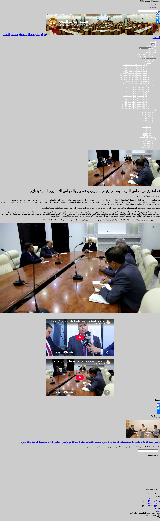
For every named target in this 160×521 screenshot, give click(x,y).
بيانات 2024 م (146, 131)
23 (156, 506)
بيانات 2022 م (146, 127)
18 (151, 504)
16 (156, 504)
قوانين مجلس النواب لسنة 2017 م (135, 71)
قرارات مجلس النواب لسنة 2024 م (134, 108)
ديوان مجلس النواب (149, 58)
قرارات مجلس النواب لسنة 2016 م (134, 92)
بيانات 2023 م (146, 129)
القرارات (148, 85)
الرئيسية (153, 42)
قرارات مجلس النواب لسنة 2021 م (134, 102)
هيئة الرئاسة (151, 46)
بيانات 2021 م (146, 125)
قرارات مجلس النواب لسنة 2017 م (134, 94)
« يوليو (157, 511)
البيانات (153, 110)
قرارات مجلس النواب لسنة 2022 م (134, 104)
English (153, 7)
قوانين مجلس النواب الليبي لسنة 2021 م (132, 79)
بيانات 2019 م (146, 120)
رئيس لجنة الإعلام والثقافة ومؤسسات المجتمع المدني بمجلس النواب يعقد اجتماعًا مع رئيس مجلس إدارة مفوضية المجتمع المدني (90, 441)
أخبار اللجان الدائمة (144, 56)
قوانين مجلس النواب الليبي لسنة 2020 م (132, 77)
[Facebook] (80, 405)
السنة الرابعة (146, 147)
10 (154, 501)
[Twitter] (80, 408)
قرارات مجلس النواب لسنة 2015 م (134, 89)
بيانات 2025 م (146, 133)
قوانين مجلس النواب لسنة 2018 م (135, 73)
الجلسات (152, 50)
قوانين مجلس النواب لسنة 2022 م (135, 81)
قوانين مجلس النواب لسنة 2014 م (135, 65)
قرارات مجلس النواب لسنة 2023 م (134, 106)
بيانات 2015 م (146, 112)
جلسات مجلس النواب (148, 137)
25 (151, 506)
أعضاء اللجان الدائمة (144, 54)
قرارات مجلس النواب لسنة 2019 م (134, 98)
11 (151, 501)
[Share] (80, 412)
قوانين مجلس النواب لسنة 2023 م (135, 83)
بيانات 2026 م (146, 135)
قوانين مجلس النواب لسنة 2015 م (135, 67)
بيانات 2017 (147, 116)
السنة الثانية (147, 143)
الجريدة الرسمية (150, 139)
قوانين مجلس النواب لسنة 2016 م (135, 69)
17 (154, 504)
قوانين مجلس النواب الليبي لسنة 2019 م (132, 75)
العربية (153, 5)
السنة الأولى (147, 141)
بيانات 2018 (147, 118)
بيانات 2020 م (146, 123)
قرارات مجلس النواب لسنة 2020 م (134, 100)
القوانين (148, 63)
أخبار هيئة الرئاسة (145, 48)
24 (154, 506)
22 (159, 506)
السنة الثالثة (147, 145)
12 (149, 501)
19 (149, 504)
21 (143, 504)
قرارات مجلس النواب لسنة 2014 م (134, 87)
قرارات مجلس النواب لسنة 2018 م (134, 96)
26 (149, 506)
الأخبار (153, 44)
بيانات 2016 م (146, 114)
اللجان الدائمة (151, 52)
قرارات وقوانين (150, 61)
